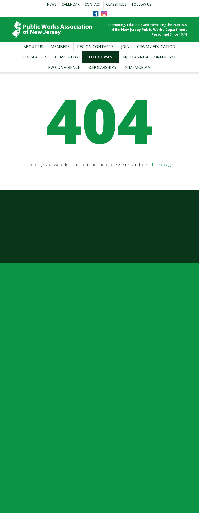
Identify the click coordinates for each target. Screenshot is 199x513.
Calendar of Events (125, 316)
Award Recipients (32, 358)
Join (125, 46)
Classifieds (116, 4)
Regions (115, 333)
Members (60, 46)
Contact (93, 4)
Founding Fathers (33, 316)
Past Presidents (31, 333)
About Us (33, 46)
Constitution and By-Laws (40, 350)
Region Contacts (95, 46)
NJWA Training (30, 448)
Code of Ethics (30, 341)
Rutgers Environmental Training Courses (54, 465)
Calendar (71, 4)
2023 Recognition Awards (40, 375)
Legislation (35, 57)
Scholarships (102, 67)
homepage (162, 164)
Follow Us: (142, 4)
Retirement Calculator (128, 350)
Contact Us (27, 384)
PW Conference (64, 67)
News (52, 4)
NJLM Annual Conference (149, 57)
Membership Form (125, 324)
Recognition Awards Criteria (42, 367)
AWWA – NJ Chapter (35, 457)
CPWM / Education (156, 46)
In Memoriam (137, 67)
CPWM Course (30, 423)
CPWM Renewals (32, 431)
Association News (124, 307)
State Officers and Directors (42, 324)
